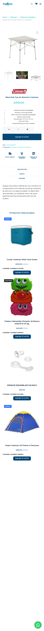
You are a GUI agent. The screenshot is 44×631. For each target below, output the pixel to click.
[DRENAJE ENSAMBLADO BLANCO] (22, 361)
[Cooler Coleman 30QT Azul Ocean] (22, 235)
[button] (37, 33)
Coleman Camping (27, 17)
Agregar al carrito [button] (22, 272)
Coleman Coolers (16, 268)
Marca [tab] (22, 174)
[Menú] (40, 4)
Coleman (13, 17)
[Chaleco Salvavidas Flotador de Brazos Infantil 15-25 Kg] (22, 297)
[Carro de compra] (36, 4)
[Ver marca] (19, 91)
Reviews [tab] (22, 178)
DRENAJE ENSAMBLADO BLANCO (22, 385)
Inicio (5, 17)
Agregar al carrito (22, 137)
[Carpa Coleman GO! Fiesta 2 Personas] (22, 422)
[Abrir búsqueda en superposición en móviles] (32, 4)
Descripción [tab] (22, 169)
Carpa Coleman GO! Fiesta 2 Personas (22, 445)
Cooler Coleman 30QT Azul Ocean (22, 260)
